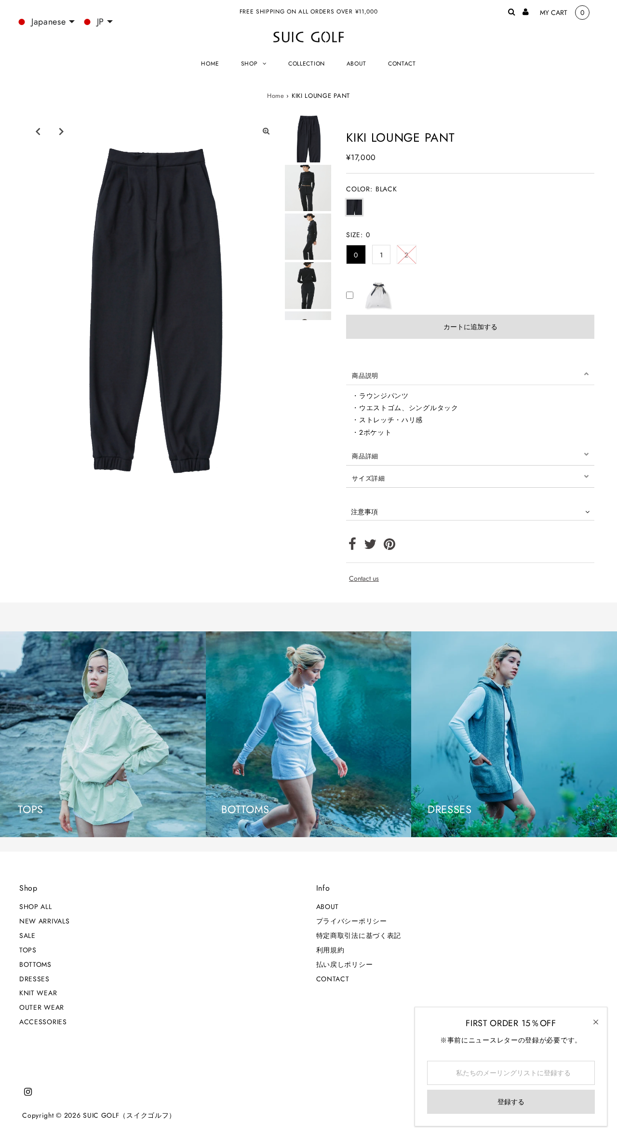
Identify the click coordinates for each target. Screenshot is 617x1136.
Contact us (364, 578)
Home (275, 95)
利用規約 (330, 950)
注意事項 (364, 512)
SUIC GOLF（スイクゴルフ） (129, 1115)
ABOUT (327, 906)
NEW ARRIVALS (44, 921)
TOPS (28, 950)
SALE (27, 935)
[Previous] (38, 131)
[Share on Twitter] (370, 546)
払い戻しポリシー (344, 964)
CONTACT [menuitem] (402, 63)
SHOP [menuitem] (249, 63)
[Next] (61, 131)
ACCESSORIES (43, 1022)
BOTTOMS (35, 964)
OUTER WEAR (41, 1007)
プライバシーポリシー (351, 921)
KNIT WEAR (38, 993)
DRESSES (34, 979)
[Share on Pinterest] (390, 546)
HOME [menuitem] (210, 63)
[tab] (470, 374)
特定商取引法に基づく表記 (358, 935)
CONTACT (332, 979)
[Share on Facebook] (353, 546)
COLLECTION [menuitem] (306, 63)
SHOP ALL (35, 906)
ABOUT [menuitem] (357, 63)
